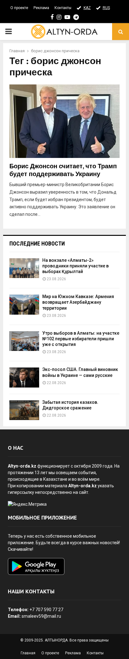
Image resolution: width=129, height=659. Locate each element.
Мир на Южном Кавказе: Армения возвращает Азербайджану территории (78, 302)
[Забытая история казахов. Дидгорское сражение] (24, 410)
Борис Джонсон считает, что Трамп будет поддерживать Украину (63, 170)
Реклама (41, 8)
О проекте (19, 8)
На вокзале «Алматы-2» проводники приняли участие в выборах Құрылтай (75, 266)
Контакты (62, 8)
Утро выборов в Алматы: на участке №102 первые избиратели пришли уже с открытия (80, 339)
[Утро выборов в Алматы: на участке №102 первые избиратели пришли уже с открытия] (24, 341)
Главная (28, 653)
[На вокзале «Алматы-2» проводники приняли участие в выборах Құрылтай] (24, 268)
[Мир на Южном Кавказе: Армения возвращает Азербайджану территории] (24, 304)
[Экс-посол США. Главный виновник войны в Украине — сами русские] (24, 377)
